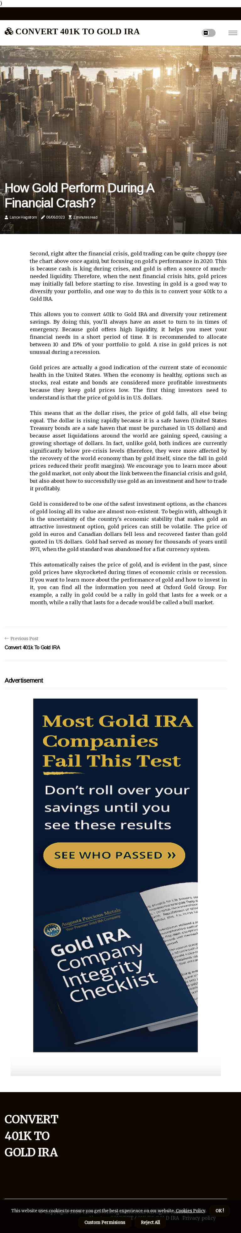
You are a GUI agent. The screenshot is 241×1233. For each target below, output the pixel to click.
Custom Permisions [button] (104, 1222)
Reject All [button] (150, 1222)
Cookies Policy (190, 1210)
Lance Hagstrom (23, 217)
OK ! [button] (220, 1210)
